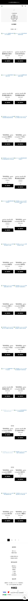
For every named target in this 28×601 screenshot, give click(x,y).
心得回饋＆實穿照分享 (14, 556)
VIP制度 (14, 571)
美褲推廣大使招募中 (14, 558)
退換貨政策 (14, 567)
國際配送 (14, 569)
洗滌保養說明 (14, 575)
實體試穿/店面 (14, 552)
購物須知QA (14, 566)
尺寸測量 (14, 573)
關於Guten (14, 551)
